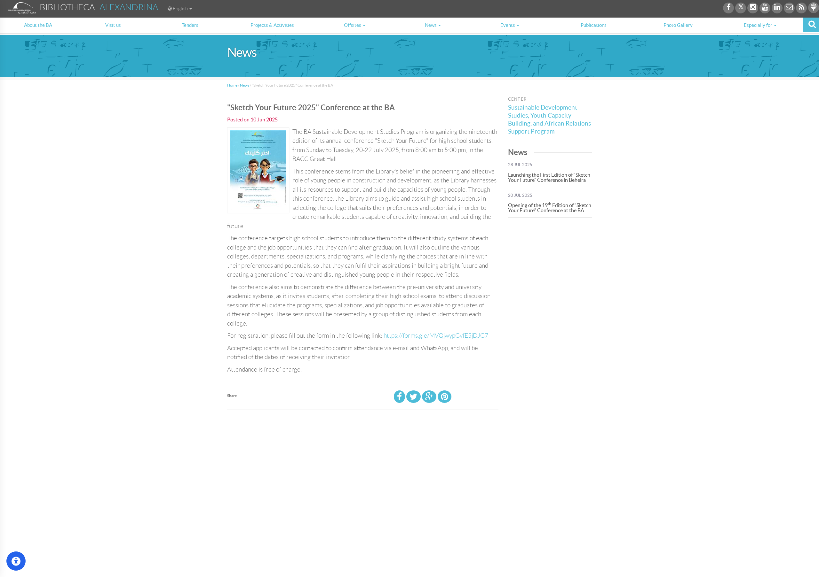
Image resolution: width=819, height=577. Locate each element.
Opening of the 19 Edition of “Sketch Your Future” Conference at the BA (549, 208)
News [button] (431, 25)
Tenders (190, 25)
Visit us (113, 25)
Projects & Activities (272, 25)
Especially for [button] (758, 25)
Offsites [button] (353, 25)
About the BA (38, 25)
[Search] (811, 25)
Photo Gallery (678, 25)
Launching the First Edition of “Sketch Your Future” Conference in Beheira (549, 177)
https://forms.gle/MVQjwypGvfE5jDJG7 (436, 335)
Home (232, 85)
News (244, 85)
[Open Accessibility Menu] (16, 561)
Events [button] (508, 25)
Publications (594, 25)
